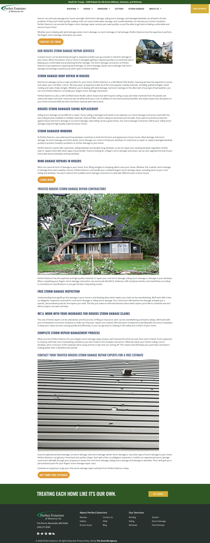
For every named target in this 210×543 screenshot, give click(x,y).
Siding (86, 8)
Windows (103, 8)
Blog (105, 525)
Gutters (119, 8)
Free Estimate (158, 525)
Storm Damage (136, 8)
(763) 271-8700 (43, 527)
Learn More (47, 180)
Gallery (83, 521)
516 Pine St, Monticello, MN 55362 (52, 523)
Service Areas (86, 525)
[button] (200, 8)
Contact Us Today (50, 42)
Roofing (71, 8)
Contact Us (108, 517)
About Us (154, 8)
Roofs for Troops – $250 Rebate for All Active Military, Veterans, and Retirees (105, 2)
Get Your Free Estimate (54, 475)
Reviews (83, 517)
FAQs (105, 521)
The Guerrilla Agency (107, 540)
